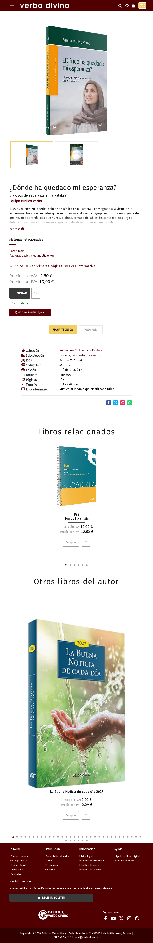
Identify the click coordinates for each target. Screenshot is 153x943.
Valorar (91, 329)
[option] (76, 80)
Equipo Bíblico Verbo (25, 201)
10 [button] (50, 837)
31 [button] (136, 837)
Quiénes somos (19, 856)
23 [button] (103, 837)
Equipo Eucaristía (77, 518)
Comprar (20, 293)
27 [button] (119, 837)
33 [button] (66, 840)
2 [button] (70, 565)
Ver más (15, 229)
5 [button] (82, 565)
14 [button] (66, 837)
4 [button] (78, 565)
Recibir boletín (53, 897)
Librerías (50, 869)
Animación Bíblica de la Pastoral (81, 350)
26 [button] (115, 837)
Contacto (16, 874)
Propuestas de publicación (19, 867)
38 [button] (87, 840)
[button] (120, 5)
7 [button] (37, 837)
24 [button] (107, 837)
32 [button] (140, 837)
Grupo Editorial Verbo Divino (57, 858)
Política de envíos (125, 860)
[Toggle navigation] (12, 5)
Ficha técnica (63, 329)
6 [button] (87, 565)
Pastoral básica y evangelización (31, 255)
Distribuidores (53, 865)
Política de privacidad (92, 860)
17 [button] (78, 837)
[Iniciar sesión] (133, 5)
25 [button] (111, 837)
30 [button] (132, 837)
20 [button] (91, 837)
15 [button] (70, 837)
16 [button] (74, 837)
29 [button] (128, 837)
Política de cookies (91, 869)
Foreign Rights (19, 860)
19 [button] (87, 837)
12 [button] (58, 837)
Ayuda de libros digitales (129, 856)
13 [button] (62, 837)
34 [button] (70, 840)
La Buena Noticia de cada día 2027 (76, 792)
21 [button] (95, 837)
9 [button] (45, 837)
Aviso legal (87, 856)
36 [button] (78, 840)
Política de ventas (90, 865)
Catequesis (16, 251)
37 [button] (82, 840)
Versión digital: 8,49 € (31, 312)
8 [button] (41, 837)
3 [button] (74, 565)
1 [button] (66, 565)
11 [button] (54, 837)
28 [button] (123, 837)
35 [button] (74, 840)
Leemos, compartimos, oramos (80, 355)
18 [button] (82, 837)
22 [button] (99, 837)
